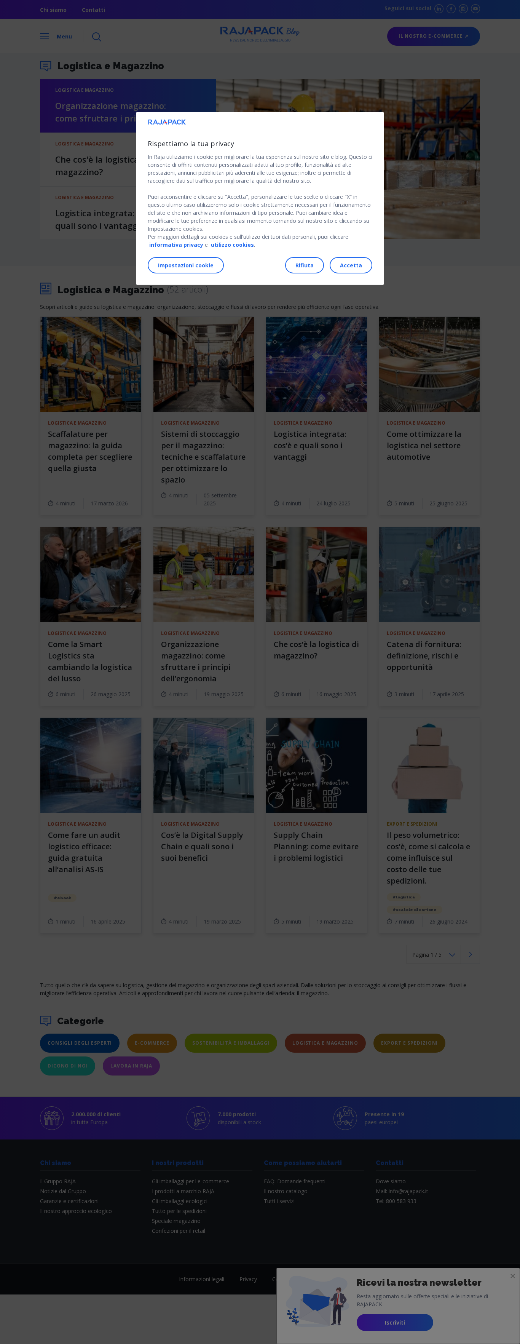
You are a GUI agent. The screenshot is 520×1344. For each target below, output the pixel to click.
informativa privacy (176, 244)
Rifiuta (304, 265)
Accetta (351, 265)
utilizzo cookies (232, 244)
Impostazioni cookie (186, 265)
